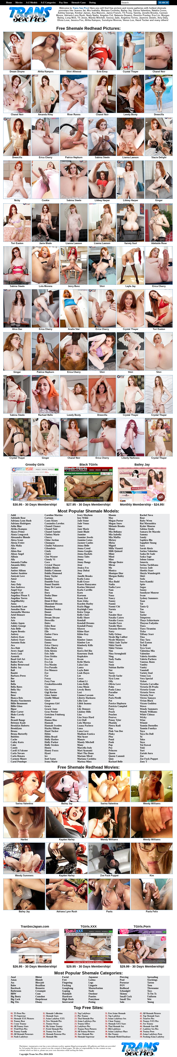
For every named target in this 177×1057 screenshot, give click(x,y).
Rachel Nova (146, 515)
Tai (141, 603)
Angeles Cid (17, 592)
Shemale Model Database (119, 1037)
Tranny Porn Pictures (87, 1029)
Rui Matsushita (148, 523)
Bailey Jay (16, 667)
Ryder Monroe (147, 526)
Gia (46, 687)
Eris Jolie (49, 653)
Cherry (48, 537)
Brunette (40, 988)
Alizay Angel (17, 554)
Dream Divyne (52, 617)
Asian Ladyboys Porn (152, 1034)
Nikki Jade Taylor (118, 642)
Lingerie (92, 985)
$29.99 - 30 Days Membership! (142, 966)
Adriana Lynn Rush (21, 520)
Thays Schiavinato (149, 620)
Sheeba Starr (146, 570)
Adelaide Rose (18, 518)
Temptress (145, 617)
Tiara (143, 626)
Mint (111, 559)
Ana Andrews (18, 587)
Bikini (38, 977)
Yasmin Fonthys (148, 728)
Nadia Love (114, 587)
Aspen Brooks (18, 631)
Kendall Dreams (85, 623)
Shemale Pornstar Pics (56, 1034)
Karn (80, 592)
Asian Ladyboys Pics (86, 1021)
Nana (111, 595)
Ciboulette (50, 548)
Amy (13, 581)
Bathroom (16, 991)
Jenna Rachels (84, 554)
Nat (110, 612)
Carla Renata (18, 756)
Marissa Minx (84, 761)
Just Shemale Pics (85, 1034)
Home (9, 2)
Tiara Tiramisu (148, 628)
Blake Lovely (17, 714)
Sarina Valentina (148, 551)
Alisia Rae (16, 551)
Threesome (153, 988)
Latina (91, 980)
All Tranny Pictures (86, 1031)
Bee (12, 678)
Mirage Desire (116, 562)
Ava (13, 645)
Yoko (142, 739)
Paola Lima (115, 689)
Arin (13, 617)
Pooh (111, 742)
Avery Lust (16, 653)
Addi (13, 515)
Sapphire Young (148, 543)
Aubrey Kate (17, 637)
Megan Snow (115, 523)
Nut (111, 670)
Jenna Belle (83, 545)
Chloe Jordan (52, 540)
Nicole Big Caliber (118, 637)
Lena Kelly (83, 684)
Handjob (67, 993)
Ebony (38, 1002)
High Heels (68, 999)
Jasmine (81, 534)
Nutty (112, 673)
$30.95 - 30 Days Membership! (35, 504)
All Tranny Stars (21, 1026)
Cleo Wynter (51, 556)
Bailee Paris (17, 662)
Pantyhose (93, 999)
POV (122, 985)
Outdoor (92, 993)
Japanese (93, 977)
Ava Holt (15, 648)
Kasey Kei (82, 598)
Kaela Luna (83, 579)
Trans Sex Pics (36, 1054)
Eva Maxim (51, 664)
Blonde (39, 980)
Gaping (66, 991)
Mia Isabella (115, 534)
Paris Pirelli (115, 698)
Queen (112, 753)
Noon (111, 664)
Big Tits (15, 1002)
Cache (14, 739)
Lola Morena (84, 723)
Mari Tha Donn (85, 753)
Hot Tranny (113, 1034)
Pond (111, 739)
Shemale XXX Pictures (24, 1018)
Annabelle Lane (19, 606)
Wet (149, 999)
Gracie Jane (51, 709)
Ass (12, 982)
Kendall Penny (85, 626)
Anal (13, 977)
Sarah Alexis (146, 548)
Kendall (81, 620)
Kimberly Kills (85, 645)
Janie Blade (83, 531)
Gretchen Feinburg (55, 714)
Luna (80, 728)
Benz (13, 695)
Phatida (113, 723)
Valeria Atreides (148, 656)
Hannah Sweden (53, 725)
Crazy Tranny (20, 1024)
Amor (14, 579)
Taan (142, 601)
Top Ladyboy (114, 1016)
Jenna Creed (83, 548)
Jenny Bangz (84, 562)
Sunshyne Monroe (149, 592)
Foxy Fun (50, 681)
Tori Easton (146, 642)
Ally (13, 559)
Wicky (143, 717)
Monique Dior (116, 573)
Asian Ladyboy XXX (55, 1018)
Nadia (112, 584)
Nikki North (115, 645)
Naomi (112, 603)
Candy (14, 747)
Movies (18, 2)
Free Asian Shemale (116, 1013)
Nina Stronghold (117, 653)
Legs (90, 982)
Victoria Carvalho (149, 684)
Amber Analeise (19, 573)
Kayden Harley (85, 603)
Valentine (145, 653)
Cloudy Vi (50, 559)
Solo (122, 1002)
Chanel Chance (52, 526)
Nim (111, 651)
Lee (79, 675)
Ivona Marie (51, 761)
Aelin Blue (16, 526)
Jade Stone (83, 520)
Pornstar (124, 982)
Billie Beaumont (19, 703)
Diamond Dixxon (53, 603)
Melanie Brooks (117, 526)
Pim (111, 728)
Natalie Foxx (115, 623)
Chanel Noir (51, 529)
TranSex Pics (148, 1018)
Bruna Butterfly (19, 734)
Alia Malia (16, 545)
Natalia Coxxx (116, 620)
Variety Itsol (146, 673)
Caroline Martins (54, 515)
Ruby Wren (146, 520)
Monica (112, 570)
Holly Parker (51, 742)
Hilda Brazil (51, 736)
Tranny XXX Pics (151, 1021)
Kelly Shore (83, 617)
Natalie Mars (115, 626)
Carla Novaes (18, 753)
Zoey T (143, 761)
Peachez (113, 714)
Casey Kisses (51, 520)
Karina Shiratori (86, 587)
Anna (13, 603)
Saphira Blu (146, 540)
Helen (48, 734)
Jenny (80, 559)
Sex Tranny (148, 1024)
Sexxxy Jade (146, 567)
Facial (65, 977)
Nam (111, 590)
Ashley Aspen (18, 623)
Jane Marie (83, 529)
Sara (142, 545)
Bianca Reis (17, 698)
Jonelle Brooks (84, 576)
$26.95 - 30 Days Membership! (35, 966)
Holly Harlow (52, 739)
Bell (13, 681)
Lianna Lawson (85, 695)
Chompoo (50, 543)
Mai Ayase (82, 736)
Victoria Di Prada (149, 687)
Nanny (112, 601)
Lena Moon (83, 687)
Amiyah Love (18, 576)
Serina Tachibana (149, 565)
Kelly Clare (83, 615)
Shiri (142, 576)
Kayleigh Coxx (85, 609)
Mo (110, 567)
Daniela (49, 579)
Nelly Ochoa (115, 634)
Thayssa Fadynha (149, 623)
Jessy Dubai (83, 570)
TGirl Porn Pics (20, 1029)
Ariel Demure (18, 615)
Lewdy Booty (84, 689)
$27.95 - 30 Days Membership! (88, 504)
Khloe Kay (82, 634)
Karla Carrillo (84, 590)
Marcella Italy (84, 747)
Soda (142, 579)
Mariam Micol (84, 756)
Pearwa (112, 717)
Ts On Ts (151, 993)
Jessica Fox (83, 567)
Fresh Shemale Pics (54, 1029)
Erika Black (51, 648)
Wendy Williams (148, 711)
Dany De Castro (53, 587)
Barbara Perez (18, 675)
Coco (47, 562)
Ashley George (18, 626)
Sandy (143, 537)
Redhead (124, 988)
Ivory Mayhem (85, 515)
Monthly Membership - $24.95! (142, 504)
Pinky (112, 734)
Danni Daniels (52, 584)
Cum (38, 993)
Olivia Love (115, 684)
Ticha (143, 631)
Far (46, 675)
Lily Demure (83, 709)
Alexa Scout (17, 540)
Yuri (142, 750)
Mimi (111, 554)
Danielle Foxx (52, 581)
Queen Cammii (116, 756)
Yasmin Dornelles (149, 725)
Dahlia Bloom (52, 567)
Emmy (48, 642)
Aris (13, 620)
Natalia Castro (116, 617)
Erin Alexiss (51, 651)
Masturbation (95, 988)
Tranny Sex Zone (53, 1031)
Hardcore (67, 996)
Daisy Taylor (51, 576)
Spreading (152, 977)
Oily (111, 681)
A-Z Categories (48, 2)
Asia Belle (16, 628)
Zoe (142, 756)
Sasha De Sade (147, 554)
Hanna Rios (51, 720)
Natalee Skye (115, 615)
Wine (142, 720)
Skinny (123, 993)
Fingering (67, 982)
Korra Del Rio (84, 651)
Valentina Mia (147, 651)
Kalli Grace (83, 581)
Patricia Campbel (118, 706)
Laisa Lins (82, 664)
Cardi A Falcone (19, 750)
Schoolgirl (125, 991)
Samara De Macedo (150, 531)
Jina (79, 573)
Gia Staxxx (50, 689)
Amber (14, 567)
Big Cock (15, 999)
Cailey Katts (17, 742)
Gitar (47, 700)
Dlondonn (50, 606)
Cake (13, 745)
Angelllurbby (18, 601)
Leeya (80, 678)
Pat (110, 700)
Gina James (51, 695)
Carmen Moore (19, 759)
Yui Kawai (145, 745)
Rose (142, 518)
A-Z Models (31, 2)
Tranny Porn (148, 1031)
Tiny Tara (145, 639)
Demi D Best (51, 601)
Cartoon (49, 518)
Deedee (48, 598)
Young (150, 1002)
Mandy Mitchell (85, 742)
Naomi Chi (114, 606)
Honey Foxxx (51, 750)
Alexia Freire (17, 543)
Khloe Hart (83, 631)
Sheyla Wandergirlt (150, 573)
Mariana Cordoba (86, 759)
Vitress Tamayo (148, 698)
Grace (48, 706)
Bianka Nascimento (21, 700)
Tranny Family (20, 1031)
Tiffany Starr (147, 634)
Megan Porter (116, 520)
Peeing (91, 1002)
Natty (111, 631)
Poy (111, 747)
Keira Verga (83, 612)
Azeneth (15, 656)
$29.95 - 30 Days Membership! (88, 966)
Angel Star (16, 590)
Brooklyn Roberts (20, 725)
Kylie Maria (83, 662)
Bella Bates (16, 687)
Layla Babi (83, 670)
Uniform (151, 996)
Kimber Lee (83, 642)
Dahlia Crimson (53, 570)
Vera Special (146, 678)
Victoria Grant (147, 689)
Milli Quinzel (115, 551)
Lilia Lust (82, 700)
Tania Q (144, 606)
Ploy (111, 736)
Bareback (16, 988)
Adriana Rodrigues (21, 523)
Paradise (113, 692)
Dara (47, 592)
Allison (14, 556)
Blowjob (39, 982)
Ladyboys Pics (84, 1026)
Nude (91, 991)
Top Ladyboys (84, 1013)
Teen (149, 985)
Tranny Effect (84, 1024)
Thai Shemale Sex (116, 1026)
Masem (112, 515)
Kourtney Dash (85, 653)
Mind (111, 556)
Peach (112, 711)
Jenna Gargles (84, 551)
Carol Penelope (19, 761)
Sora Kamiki (146, 581)
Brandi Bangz (18, 720)
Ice (46, 756)
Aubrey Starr (18, 639)
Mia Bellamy (115, 531)
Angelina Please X (20, 595)
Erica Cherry (51, 645)
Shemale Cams (78, 2)
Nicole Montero (117, 639)
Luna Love (82, 731)
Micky (112, 543)
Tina (142, 637)
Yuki (142, 747)
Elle (47, 631)
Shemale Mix (51, 1037)
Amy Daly (16, 584)
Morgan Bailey (116, 576)
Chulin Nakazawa (54, 545)
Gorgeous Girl (52, 703)
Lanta (80, 667)
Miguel (112, 545)
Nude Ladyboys (21, 1037)
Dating (92, 2)
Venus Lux (145, 675)
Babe (13, 985)
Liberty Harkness (86, 698)
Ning (111, 656)
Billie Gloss (16, 706)
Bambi (14, 673)
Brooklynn (16, 728)
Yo (141, 736)
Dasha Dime (51, 595)
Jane (79, 526)
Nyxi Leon (114, 678)
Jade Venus (83, 523)
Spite (142, 584)
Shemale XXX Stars (117, 1024)
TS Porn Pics (19, 1013)
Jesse (79, 565)
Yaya (142, 731)
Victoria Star (146, 695)
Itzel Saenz (50, 759)
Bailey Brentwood (20, 664)
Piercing (124, 977)
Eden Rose (50, 626)
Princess (113, 750)
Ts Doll (143, 645)
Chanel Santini (52, 531)
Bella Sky (16, 689)
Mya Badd (114, 581)
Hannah (49, 723)
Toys (149, 991)
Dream (48, 615)
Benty (14, 692)
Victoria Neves (147, 692)
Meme (112, 529)
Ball (13, 670)
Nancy (112, 598)
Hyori (48, 753)
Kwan (80, 659)
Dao (47, 590)
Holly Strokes (52, 745)
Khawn (81, 628)
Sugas (143, 587)
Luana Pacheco (85, 725)
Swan (143, 595)
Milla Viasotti (116, 548)
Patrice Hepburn (117, 703)
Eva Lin (49, 662)
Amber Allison (18, 570)
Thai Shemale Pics (86, 1018)
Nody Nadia (115, 659)
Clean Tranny (114, 1021)
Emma (48, 637)
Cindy (48, 551)
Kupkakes (82, 656)
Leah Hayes (83, 673)
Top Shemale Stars (151, 1016)
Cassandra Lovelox (54, 523)
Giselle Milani (52, 698)
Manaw (81, 739)
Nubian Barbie (116, 667)
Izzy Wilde (82, 518)
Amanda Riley (18, 565)
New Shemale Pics (54, 1021)
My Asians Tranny (54, 1026)
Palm (111, 687)
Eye (46, 673)
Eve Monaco (51, 670)
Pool (122, 980)
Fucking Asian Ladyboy (153, 1037)
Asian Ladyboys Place (118, 1031)
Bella (13, 684)
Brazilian (40, 985)
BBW (13, 993)
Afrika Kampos (19, 529)
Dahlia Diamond (53, 573)
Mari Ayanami (84, 750)
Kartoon (81, 595)
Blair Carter (17, 711)
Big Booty (16, 996)
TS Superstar (20, 1016)
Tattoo (150, 982)
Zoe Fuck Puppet (149, 759)
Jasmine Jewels (85, 537)
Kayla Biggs (83, 606)
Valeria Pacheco (148, 659)
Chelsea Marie (52, 534)
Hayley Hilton (52, 728)
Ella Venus (50, 628)
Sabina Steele (147, 529)
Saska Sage (145, 556)
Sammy (144, 534)
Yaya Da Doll (146, 734)
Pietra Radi (115, 725)
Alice (13, 548)
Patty (111, 709)
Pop (111, 745)
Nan (111, 592)
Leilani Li (82, 681)
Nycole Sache (115, 675)
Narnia (112, 609)
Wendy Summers (149, 709)
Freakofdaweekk (53, 684)
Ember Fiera (51, 634)
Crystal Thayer (52, 565)
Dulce (47, 623)
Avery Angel (17, 651)
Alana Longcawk (19, 534)
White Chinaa (147, 714)
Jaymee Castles (85, 543)
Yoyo (142, 742)
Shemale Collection (54, 1013)
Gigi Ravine (51, 692)
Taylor (143, 615)
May (111, 518)
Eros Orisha (51, 656)
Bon (13, 717)
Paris (111, 695)
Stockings (152, 980)
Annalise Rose (18, 609)
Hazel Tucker (51, 731)
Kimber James (84, 639)
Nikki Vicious (116, 648)
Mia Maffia (114, 537)
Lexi (79, 692)
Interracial (67, 1002)
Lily (79, 706)
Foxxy (48, 678)
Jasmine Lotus (84, 540)
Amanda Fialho (19, 562)
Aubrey (14, 634)
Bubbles (15, 736)
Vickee (143, 681)
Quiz (111, 759)
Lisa (79, 714)
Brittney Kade (18, 723)
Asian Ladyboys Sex (117, 1018)
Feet (64, 980)
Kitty (80, 648)
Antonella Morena (20, 612)
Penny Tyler (115, 720)
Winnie (143, 723)
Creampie (40, 991)
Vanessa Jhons (147, 662)
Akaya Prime (18, 531)
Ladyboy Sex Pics (151, 1029)
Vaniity (143, 664)
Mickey (112, 540)
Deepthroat (41, 999)
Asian (14, 980)
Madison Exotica (86, 734)
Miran (112, 565)
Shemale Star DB (150, 1026)
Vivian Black (146, 700)
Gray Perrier (51, 711)
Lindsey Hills (84, 711)
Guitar (48, 717)
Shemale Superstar (86, 1037)
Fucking (66, 985)
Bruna (14, 731)
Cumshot (40, 996)
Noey (111, 662)
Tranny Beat (19, 1021)
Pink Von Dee (116, 731)
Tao (142, 609)
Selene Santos (147, 559)
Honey (48, 747)
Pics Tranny (83, 1016)
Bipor (14, 709)
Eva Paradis (51, 667)
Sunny (143, 590)
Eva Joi (48, 659)
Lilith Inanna (84, 703)
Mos (111, 579)
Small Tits (125, 999)
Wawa (143, 706)
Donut (48, 612)
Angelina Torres (19, 598)
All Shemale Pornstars (23, 1034)
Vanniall (144, 670)
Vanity (143, 667)
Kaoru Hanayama (86, 584)
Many (80, 745)
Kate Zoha (82, 601)
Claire (48, 554)
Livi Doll (81, 720)
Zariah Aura (146, 753)
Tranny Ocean (52, 1024)
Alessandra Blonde (20, 537)
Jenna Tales (83, 556)
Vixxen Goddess (148, 703)
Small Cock (126, 996)
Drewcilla (49, 620)
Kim (79, 637)
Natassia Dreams (117, 628)
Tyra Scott (145, 648)
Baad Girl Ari (18, 659)
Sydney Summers (149, 598)
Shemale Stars (52, 1016)
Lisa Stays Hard (85, 717)
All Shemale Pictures (152, 1013)
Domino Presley (53, 609)
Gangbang (67, 988)
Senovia (144, 562)
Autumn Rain (18, 642)
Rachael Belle (116, 761)
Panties (92, 996)
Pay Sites (63, 2)
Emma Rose (51, 639)
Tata (142, 612)
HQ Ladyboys (114, 1029)
